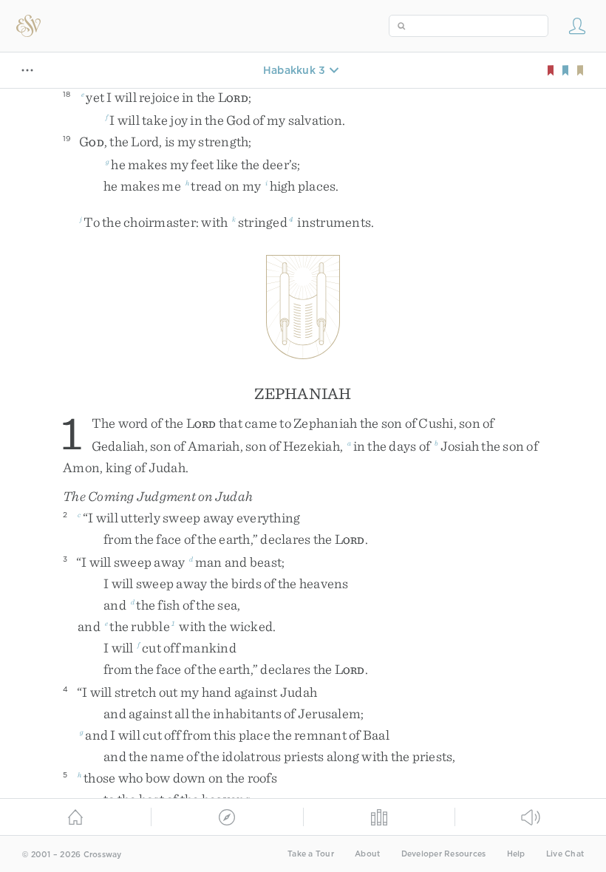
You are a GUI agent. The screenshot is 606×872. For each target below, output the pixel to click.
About (367, 854)
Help (516, 854)
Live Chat (565, 854)
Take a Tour (310, 854)
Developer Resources (443, 854)
